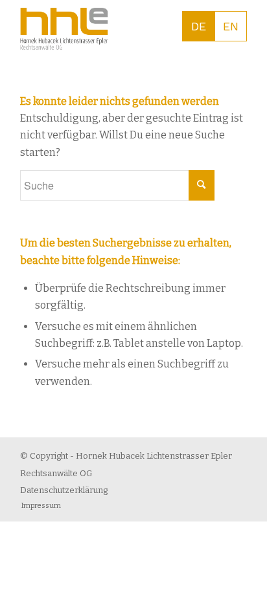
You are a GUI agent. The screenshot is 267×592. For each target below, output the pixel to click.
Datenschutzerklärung (64, 490)
